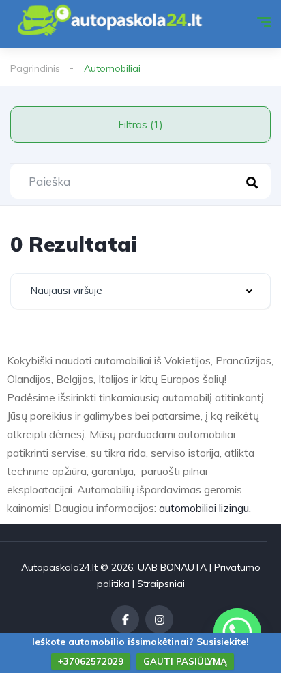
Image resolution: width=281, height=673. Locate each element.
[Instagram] (159, 619)
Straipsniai (161, 583)
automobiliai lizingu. (205, 508)
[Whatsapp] (237, 632)
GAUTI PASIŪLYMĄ (185, 661)
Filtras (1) (140, 124)
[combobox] (140, 291)
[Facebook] (125, 619)
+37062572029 (90, 661)
